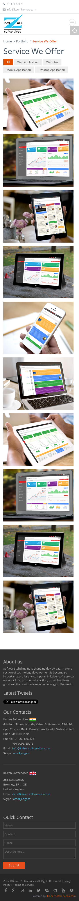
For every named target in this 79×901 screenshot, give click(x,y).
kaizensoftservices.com (61, 896)
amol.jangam (21, 753)
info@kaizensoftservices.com (31, 748)
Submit (14, 865)
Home (7, 41)
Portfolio (22, 41)
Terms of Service (23, 885)
